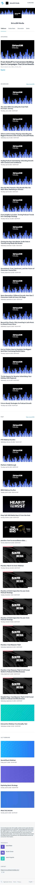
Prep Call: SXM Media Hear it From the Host (15, 515)
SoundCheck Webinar (8, 760)
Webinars (3, 28)
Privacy (19, 882)
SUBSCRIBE (30, 3)
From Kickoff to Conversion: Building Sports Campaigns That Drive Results (17, 63)
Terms (14, 882)
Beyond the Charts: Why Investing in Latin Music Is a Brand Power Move (17, 323)
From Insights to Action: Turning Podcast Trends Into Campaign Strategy (17, 215)
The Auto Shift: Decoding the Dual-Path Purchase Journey (14, 108)
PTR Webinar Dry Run (8, 440)
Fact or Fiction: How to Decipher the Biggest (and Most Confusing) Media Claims (16, 350)
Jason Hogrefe (10, 857)
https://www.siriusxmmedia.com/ (10, 870)
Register (3, 70)
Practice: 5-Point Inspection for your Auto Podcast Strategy (15, 592)
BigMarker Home (8, 882)
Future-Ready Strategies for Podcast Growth (16, 403)
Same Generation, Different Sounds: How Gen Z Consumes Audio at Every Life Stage (17, 296)
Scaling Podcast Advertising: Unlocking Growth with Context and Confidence (17, 161)
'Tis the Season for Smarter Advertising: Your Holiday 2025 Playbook (16, 377)
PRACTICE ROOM (6, 811)
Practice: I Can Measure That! (11, 645)
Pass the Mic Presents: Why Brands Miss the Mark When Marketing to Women (16, 188)
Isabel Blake (9, 845)
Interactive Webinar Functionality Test (14, 724)
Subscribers (11, 28)
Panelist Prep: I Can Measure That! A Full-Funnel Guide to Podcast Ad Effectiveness (17, 698)
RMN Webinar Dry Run (8, 490)
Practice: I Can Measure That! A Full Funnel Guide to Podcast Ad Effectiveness (15, 671)
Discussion (21, 28)
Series (28, 28)
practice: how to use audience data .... (14, 540)
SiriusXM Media (14, 3)
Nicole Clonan (9, 851)
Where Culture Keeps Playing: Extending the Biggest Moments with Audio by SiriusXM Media (17, 134)
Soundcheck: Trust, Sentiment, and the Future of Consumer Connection (17, 269)
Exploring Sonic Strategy (9, 785)
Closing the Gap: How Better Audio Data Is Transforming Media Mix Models (15, 242)
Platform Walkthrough (8, 465)
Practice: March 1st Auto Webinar (12, 566)
